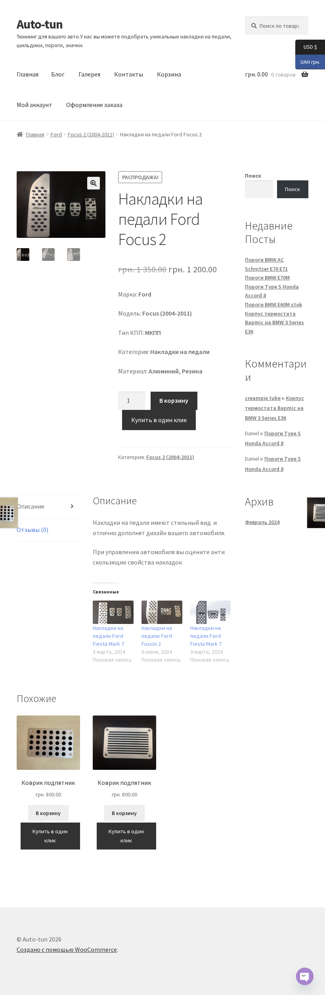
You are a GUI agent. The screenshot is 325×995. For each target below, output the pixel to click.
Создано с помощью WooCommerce (67, 949)
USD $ (306, 46)
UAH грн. (307, 61)
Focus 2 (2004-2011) (91, 134)
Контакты (128, 74)
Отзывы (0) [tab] (32, 530)
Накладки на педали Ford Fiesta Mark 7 (108, 635)
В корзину (173, 400)
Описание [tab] (30, 506)
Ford (56, 134)
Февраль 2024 (262, 522)
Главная (27, 74)
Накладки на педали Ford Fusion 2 (156, 635)
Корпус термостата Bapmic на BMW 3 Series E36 (274, 322)
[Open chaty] (305, 976)
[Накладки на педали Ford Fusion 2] (161, 612)
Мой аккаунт (34, 105)
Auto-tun (40, 24)
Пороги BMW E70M (267, 277)
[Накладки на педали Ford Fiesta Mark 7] (113, 612)
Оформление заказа (94, 105)
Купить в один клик (159, 420)
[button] (93, 183)
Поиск (253, 175)
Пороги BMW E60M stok (273, 304)
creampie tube (263, 398)
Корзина (169, 74)
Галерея (89, 74)
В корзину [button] (48, 813)
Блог (58, 74)
